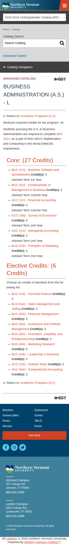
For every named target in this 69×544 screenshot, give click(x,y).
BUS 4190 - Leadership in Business (35, 354)
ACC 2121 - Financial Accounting (34, 200)
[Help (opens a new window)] (64, 79)
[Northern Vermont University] (21, 5)
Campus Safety (11, 415)
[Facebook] (6, 447)
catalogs (11, 538)
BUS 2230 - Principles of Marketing (35, 246)
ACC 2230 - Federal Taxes (29, 364)
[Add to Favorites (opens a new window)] (55, 79)
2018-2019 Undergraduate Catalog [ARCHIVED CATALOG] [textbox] (35, 17)
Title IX (38, 420)
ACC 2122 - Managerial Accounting (35, 230)
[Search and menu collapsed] (66, 4)
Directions (8, 409)
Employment (41, 409)
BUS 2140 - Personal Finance (31, 294)
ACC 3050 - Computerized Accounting (37, 369)
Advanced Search (15, 56)
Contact (38, 415)
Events (38, 425)
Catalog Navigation (20, 67)
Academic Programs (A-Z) (38, 116)
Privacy (6, 420)
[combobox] (34, 17)
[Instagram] (14, 447)
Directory (7, 425)
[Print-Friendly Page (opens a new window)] (61, 79)
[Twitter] (22, 447)
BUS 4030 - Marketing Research (33, 344)
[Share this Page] (58, 79)
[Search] (62, 43)
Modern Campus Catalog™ (42, 542)
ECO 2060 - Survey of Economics (34, 215)
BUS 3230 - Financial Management (35, 314)
